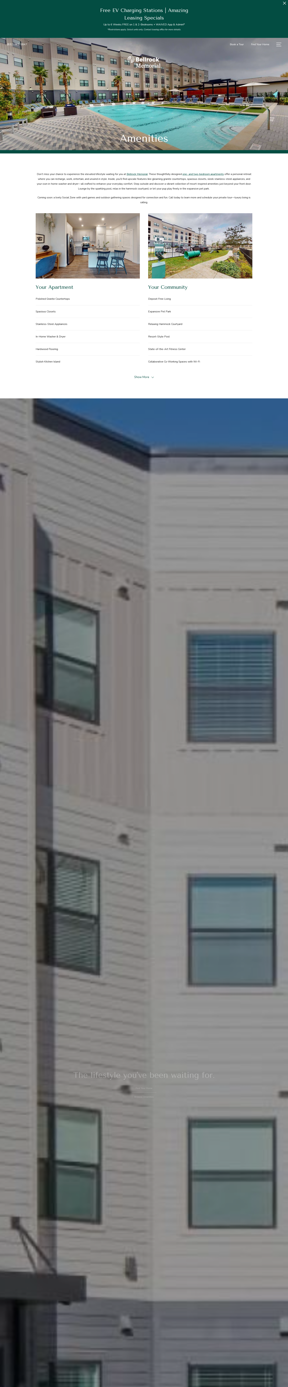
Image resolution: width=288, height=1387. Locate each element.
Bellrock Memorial (137, 174)
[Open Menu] (278, 44)
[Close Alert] (284, 4)
